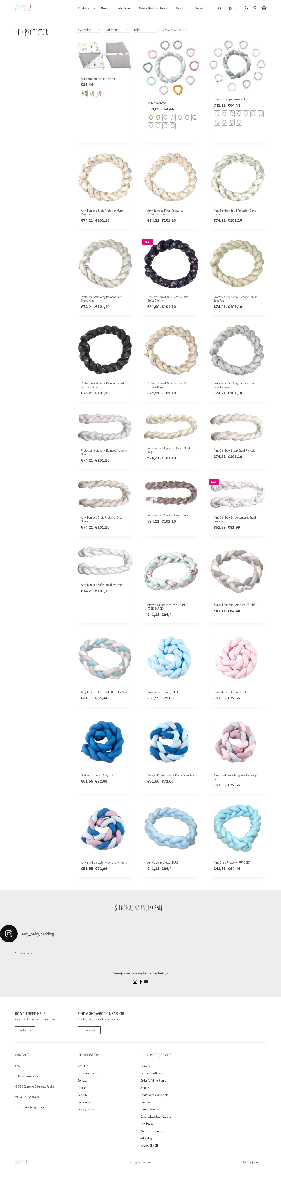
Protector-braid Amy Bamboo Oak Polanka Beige (167, 385)
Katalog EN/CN (149, 1145)
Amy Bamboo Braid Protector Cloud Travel (235, 212)
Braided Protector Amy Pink (230, 692)
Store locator (89, 1030)
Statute (144, 1087)
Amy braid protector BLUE (162, 862)
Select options (90, 121)
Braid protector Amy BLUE (163, 692)
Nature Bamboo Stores (153, 8)
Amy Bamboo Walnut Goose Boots (167, 515)
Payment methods (151, 1073)
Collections (123, 8)
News (104, 8)
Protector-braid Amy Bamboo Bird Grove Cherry (167, 298)
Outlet (199, 8)
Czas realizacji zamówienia (155, 1116)
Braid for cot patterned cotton (231, 99)
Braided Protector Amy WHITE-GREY (235, 604)
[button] (233, 8)
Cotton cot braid (156, 103)
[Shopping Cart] (261, 8)
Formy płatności (149, 1109)
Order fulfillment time (153, 1080)
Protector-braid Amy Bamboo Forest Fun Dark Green (102, 385)
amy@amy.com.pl (34, 1107)
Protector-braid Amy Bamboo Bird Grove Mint (101, 298)
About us (181, 8)
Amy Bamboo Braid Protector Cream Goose (102, 519)
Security (82, 1094)
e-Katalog (146, 1138)
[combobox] (89, 30)
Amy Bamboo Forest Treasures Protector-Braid (165, 212)
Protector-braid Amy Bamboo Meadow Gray (104, 452)
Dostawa (145, 1102)
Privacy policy (86, 1109)
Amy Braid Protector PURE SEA (232, 862)
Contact (82, 1080)
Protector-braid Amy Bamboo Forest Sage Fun (235, 298)
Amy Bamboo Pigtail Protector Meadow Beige (170, 450)
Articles (82, 1087)
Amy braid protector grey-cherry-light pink (236, 777)
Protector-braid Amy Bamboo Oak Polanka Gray (234, 385)
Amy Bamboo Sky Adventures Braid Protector (235, 519)
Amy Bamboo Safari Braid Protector (102, 584)
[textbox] (89, 29)
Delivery (145, 1066)
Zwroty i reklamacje (151, 1131)
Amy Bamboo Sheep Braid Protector (235, 450)
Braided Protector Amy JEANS (99, 775)
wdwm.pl (261, 1162)
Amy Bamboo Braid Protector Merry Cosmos (102, 212)
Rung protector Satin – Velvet (98, 78)
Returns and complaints (154, 1094)
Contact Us (25, 1030)
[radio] (84, 93)
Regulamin (146, 1123)
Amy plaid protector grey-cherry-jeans (104, 862)
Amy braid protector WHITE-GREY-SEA (104, 692)
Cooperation (85, 1102)
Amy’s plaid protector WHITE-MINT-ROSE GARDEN (168, 606)
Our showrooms (87, 1073)
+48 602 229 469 (29, 1097)
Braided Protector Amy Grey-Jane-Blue (170, 775)
